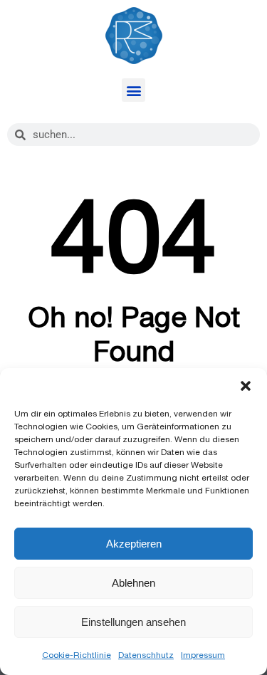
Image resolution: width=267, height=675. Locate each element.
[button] (246, 386)
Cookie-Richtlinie (76, 655)
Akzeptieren (134, 544)
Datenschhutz (146, 655)
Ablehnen (133, 583)
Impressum (203, 655)
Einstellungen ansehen (133, 622)
